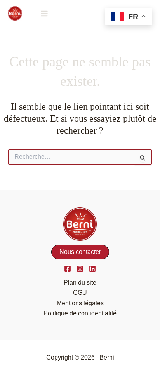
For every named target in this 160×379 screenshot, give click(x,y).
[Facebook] (67, 268)
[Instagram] (80, 268)
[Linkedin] (92, 268)
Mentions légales (80, 303)
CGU (80, 292)
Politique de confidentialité (80, 313)
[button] (80, 252)
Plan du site (80, 282)
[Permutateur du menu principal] (44, 13)
